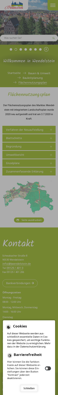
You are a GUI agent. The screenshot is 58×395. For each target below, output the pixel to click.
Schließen (29, 388)
